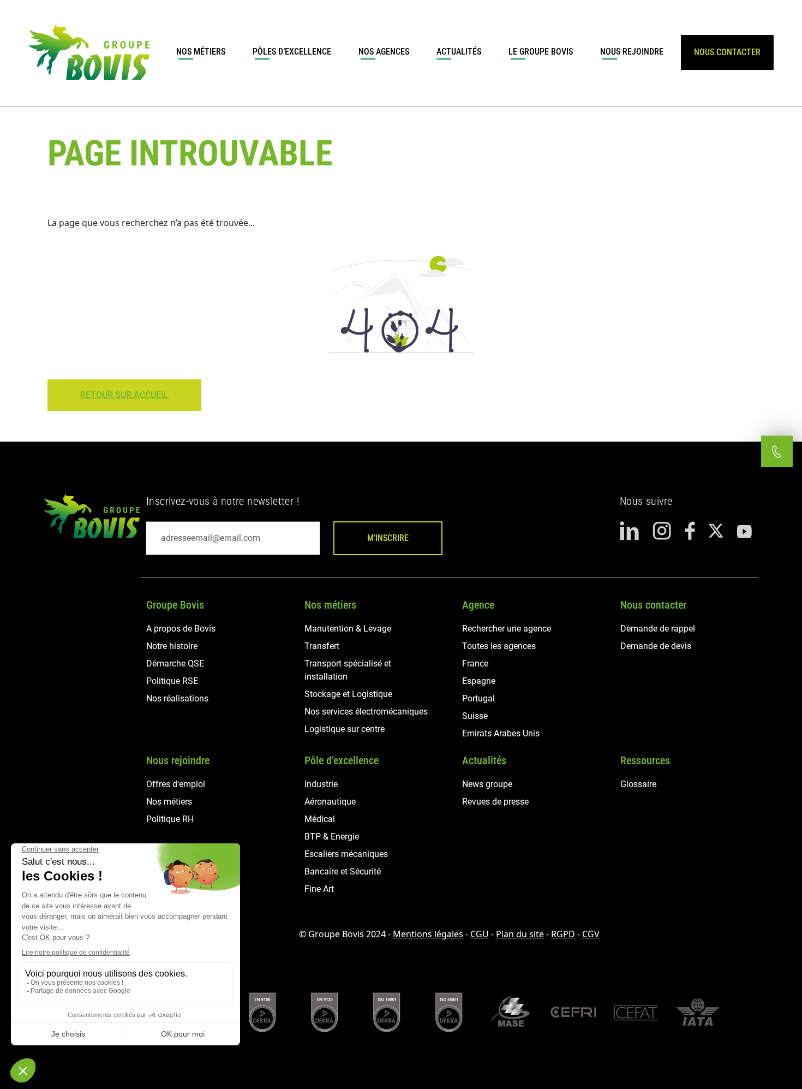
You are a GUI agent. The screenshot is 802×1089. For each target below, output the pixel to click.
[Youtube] (744, 531)
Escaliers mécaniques (346, 854)
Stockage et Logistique (348, 694)
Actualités (458, 51)
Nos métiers (200, 51)
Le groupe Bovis (540, 51)
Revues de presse (495, 801)
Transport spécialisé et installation (347, 670)
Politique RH (170, 819)
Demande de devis (655, 646)
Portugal (478, 698)
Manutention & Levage (347, 628)
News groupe (487, 784)
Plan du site (520, 934)
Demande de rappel (657, 628)
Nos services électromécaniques (366, 711)
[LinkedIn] (629, 530)
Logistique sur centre (344, 729)
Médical (319, 819)
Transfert (321, 646)
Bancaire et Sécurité (342, 871)
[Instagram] (662, 530)
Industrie (321, 784)
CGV (591, 934)
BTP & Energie (331, 836)
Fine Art (319, 889)
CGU (479, 934)
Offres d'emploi (175, 784)
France (475, 663)
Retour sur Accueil (124, 395)
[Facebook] (690, 530)
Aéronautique (330, 801)
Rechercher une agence (506, 628)
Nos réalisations (177, 698)
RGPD (563, 934)
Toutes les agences (499, 646)
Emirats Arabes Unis (501, 733)
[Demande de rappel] (777, 451)
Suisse (475, 716)
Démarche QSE (175, 663)
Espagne (478, 681)
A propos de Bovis (181, 628)
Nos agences (383, 51)
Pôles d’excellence (292, 51)
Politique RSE (172, 681)
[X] (715, 530)
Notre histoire (171, 646)
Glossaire (638, 784)
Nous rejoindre (631, 51)
